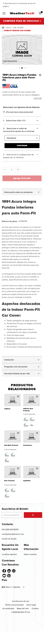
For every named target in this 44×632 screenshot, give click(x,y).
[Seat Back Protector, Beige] (13, 455)
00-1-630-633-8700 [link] (10, 529)
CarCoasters (27, 445)
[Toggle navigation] (4, 13)
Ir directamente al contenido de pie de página (19, 5)
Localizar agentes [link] (9, 554)
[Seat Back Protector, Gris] (7, 460)
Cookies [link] (35, 608)
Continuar (22, 145)
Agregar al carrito (22, 178)
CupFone (7, 409)
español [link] (16, 587)
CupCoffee (27, 481)
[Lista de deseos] (40, 75)
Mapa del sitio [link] (23, 608)
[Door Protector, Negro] (7, 490)
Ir (32, 515)
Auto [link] (8, 27)
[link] (3, 27)
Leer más (38, 98)
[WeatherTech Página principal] (22, 13)
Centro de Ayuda (9, 538)
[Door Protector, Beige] (13, 490)
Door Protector (9, 481)
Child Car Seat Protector (28, 410)
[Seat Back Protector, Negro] (7, 455)
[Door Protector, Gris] (7, 496)
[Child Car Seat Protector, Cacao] (32, 419)
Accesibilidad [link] (8, 608)
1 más (31, 425)
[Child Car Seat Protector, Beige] (26, 425)
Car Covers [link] (18, 27)
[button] (19, 67)
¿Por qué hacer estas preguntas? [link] (19, 111)
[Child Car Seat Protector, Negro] (26, 419)
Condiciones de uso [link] (20, 601)
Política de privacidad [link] (14, 604)
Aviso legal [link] (31, 604)
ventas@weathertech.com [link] (13, 534)
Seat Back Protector (11, 445)
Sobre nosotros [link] (30, 554)
